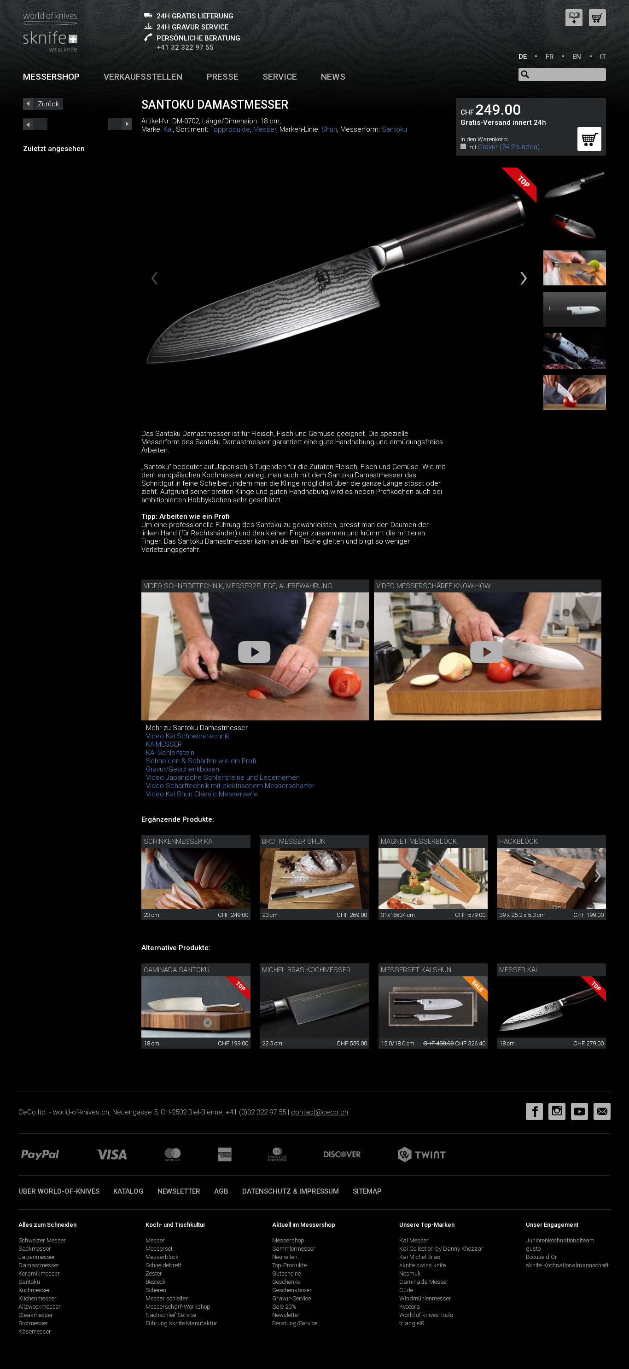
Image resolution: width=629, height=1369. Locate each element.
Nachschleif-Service (171, 1314)
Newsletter (178, 1191)
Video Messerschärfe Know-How (433, 586)
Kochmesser (34, 1290)
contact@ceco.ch (319, 1112)
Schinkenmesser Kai (179, 841)
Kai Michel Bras (419, 1256)
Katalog (128, 1191)
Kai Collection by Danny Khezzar (441, 1248)
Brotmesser (33, 1323)
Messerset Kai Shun (416, 970)
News (333, 76)
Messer (264, 129)
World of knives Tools (426, 1314)
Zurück (48, 104)
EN (576, 56)
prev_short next (120, 124)
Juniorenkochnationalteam (560, 1240)
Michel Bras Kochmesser (306, 970)
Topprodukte (230, 129)
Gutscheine (286, 1273)
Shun (329, 129)
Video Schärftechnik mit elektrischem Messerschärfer (230, 786)
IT (603, 56)
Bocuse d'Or (541, 1256)
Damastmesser (38, 1265)
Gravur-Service (291, 1298)
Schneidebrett (163, 1265)
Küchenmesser (37, 1298)
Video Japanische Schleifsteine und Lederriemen (223, 777)
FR (550, 56)
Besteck (156, 1281)
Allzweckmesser (39, 1306)
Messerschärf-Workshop (178, 1306)
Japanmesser (36, 1256)
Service (279, 76)
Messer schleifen (167, 1298)
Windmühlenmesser (425, 1298)
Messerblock (162, 1256)
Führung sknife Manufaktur (181, 1323)
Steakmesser (35, 1314)
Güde (406, 1290)
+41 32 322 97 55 (185, 47)
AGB (221, 1191)
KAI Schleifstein (170, 752)
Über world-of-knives (58, 1191)
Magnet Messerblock (419, 841)
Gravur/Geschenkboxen (182, 769)
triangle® (412, 1323)
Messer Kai (518, 970)
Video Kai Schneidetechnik (187, 736)
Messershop (51, 76)
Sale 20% (284, 1306)
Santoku (394, 129)
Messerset (159, 1248)
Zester (154, 1273)
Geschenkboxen (292, 1290)
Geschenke (286, 1281)
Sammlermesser (293, 1248)
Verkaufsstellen (143, 76)
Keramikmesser (39, 1273)
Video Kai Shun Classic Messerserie (202, 794)
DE (522, 56)
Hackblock (518, 841)
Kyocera (409, 1306)
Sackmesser (34, 1248)
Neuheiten (284, 1256)
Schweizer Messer (42, 1240)
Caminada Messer (423, 1281)
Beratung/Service (294, 1323)
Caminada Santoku (177, 970)
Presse (223, 76)
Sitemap (367, 1191)
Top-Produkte (289, 1265)
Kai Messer (414, 1240)
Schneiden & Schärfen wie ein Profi (201, 761)
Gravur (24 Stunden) (509, 147)
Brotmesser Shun (294, 841)
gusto (533, 1248)
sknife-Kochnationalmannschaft (567, 1265)
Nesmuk (410, 1273)
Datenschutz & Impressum (290, 1191)
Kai (168, 129)
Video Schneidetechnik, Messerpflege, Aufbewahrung (238, 586)
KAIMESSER (164, 744)
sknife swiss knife (422, 1265)
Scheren (156, 1290)
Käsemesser (34, 1331)
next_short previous (35, 124)
